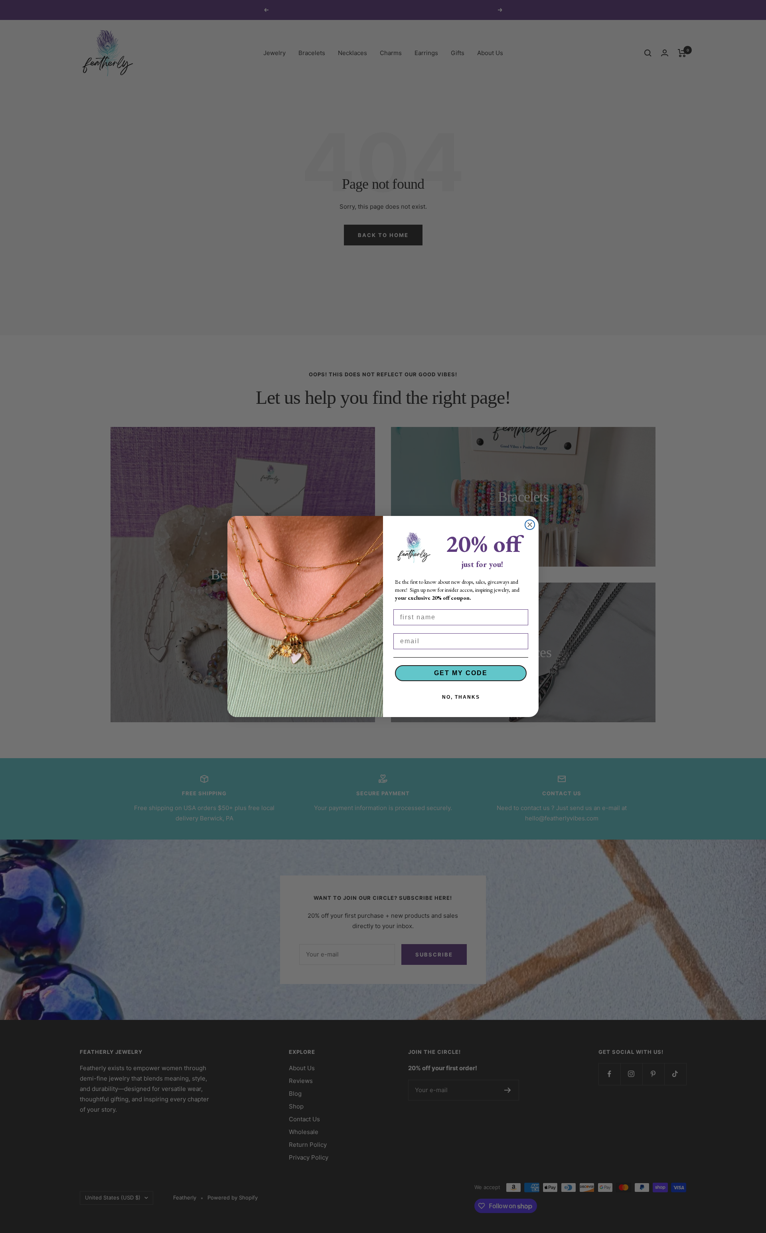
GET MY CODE (461, 673)
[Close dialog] (530, 525)
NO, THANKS (461, 697)
